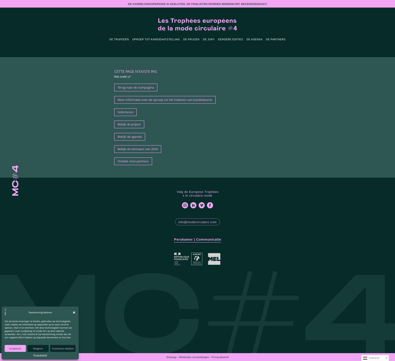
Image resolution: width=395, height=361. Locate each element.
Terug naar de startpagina (136, 87)
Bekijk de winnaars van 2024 (138, 149)
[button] (74, 312)
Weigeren (38, 348)
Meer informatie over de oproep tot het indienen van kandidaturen (165, 100)
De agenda (255, 39)
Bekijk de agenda (130, 137)
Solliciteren (125, 112)
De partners (276, 39)
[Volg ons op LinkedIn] (193, 205)
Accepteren (15, 348)
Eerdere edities (230, 39)
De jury (209, 39)
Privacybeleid (40, 355)
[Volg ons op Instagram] (185, 205)
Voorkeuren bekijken (63, 348)
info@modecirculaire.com (197, 222)
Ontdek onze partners (133, 161)
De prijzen (191, 39)
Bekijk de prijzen (129, 124)
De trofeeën (119, 39)
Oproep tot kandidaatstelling (156, 39)
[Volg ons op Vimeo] (202, 205)
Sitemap (171, 357)
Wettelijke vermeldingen (194, 357)
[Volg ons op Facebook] (210, 205)
